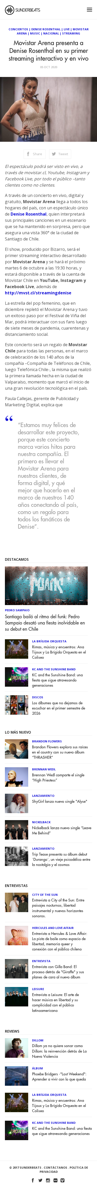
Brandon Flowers (47, 741)
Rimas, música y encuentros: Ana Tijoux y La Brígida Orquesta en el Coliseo (59, 652)
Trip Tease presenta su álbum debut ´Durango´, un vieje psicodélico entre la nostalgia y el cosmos (61, 860)
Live (67, 29)
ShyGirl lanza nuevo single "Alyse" (59, 802)
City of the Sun (45, 895)
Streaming (71, 33)
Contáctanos (55, 1167)
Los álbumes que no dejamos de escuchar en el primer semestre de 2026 (58, 708)
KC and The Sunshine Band (54, 669)
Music (35, 33)
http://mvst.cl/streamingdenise (38, 293)
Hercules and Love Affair (53, 928)
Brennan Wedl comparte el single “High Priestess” (58, 777)
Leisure (38, 989)
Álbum (37, 1068)
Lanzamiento (43, 796)
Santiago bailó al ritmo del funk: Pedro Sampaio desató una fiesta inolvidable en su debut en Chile (45, 622)
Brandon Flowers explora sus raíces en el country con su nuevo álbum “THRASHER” (60, 752)
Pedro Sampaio (17, 610)
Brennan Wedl (44, 769)
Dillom (37, 1040)
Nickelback (41, 822)
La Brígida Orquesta (49, 641)
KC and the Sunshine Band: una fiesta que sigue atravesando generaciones (57, 680)
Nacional (51, 33)
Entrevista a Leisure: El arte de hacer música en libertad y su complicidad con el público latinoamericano (55, 1002)
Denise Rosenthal (46, 29)
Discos (37, 697)
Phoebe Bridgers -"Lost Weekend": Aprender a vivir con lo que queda (59, 1076)
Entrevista (41, 961)
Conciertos (18, 29)
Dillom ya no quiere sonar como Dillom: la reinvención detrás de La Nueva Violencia (59, 1051)
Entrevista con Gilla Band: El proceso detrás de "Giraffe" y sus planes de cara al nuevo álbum (58, 972)
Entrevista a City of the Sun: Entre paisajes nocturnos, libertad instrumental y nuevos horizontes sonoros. (58, 908)
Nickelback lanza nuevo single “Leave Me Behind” (61, 830)
